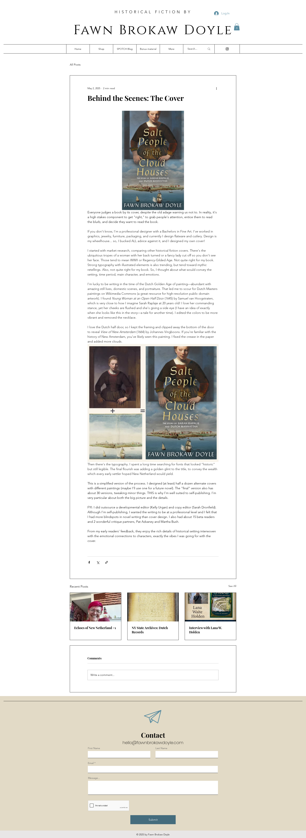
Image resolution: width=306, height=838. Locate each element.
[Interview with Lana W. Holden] (210, 607)
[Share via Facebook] (89, 562)
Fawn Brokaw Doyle (153, 30)
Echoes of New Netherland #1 (95, 628)
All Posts (75, 64)
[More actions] (216, 88)
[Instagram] (227, 49)
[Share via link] (106, 562)
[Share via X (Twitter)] (98, 562)
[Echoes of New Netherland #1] (95, 607)
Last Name (161, 748)
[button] (237, 26)
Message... (94, 778)
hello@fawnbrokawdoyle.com (153, 742)
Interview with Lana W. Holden (205, 630)
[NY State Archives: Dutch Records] (153, 607)
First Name (94, 748)
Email (91, 763)
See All (232, 586)
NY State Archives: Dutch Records (150, 630)
